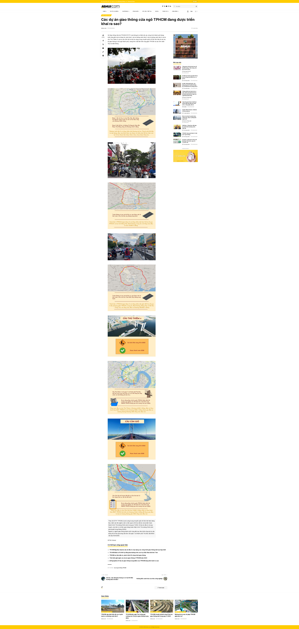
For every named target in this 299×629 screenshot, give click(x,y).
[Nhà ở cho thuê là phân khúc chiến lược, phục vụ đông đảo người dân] (177, 117)
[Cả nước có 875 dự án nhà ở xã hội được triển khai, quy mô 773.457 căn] (177, 141)
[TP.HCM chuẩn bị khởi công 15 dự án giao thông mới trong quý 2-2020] (161, 606)
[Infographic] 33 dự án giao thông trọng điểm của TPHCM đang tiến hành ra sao (134, 561)
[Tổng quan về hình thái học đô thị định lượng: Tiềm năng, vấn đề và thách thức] (177, 68)
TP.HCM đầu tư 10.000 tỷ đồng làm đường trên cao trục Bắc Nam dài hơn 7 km (134, 552)
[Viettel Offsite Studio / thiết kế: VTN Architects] (177, 111)
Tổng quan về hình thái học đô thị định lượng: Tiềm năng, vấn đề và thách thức (189, 68)
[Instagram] (168, 6)
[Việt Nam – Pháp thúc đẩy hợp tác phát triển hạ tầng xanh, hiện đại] (177, 127)
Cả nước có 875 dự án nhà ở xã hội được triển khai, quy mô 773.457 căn (189, 141)
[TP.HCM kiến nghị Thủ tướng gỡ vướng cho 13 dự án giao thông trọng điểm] (137, 606)
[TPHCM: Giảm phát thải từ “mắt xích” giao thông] (177, 135)
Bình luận (161, 587)
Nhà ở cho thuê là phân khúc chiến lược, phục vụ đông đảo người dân (189, 118)
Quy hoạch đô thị (187, 71)
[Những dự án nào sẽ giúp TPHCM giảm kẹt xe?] (186, 606)
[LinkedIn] (170, 6)
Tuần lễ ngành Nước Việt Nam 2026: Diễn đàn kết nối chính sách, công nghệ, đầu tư (189, 103)
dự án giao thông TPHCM (120, 567)
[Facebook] (162, 6)
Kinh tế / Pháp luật (187, 97)
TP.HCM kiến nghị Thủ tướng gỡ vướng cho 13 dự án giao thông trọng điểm (137, 616)
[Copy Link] (103, 52)
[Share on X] (103, 44)
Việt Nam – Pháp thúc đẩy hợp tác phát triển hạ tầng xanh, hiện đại (189, 127)
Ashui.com (103, 28)
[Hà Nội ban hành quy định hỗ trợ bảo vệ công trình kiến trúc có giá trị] (177, 77)
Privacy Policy (121, 1)
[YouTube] (166, 6)
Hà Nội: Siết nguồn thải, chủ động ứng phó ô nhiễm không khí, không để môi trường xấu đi (189, 85)
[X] (164, 6)
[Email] (103, 48)
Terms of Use (131, 1)
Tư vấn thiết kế (186, 113)
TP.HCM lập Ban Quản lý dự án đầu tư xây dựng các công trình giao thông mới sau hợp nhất (138, 550)
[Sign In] (188, 11)
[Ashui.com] (110, 6)
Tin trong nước (186, 80)
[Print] (103, 55)
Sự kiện (184, 106)
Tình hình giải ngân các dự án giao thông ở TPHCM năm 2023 (128, 558)
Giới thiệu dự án (106, 15)
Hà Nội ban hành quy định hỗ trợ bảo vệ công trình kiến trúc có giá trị (190, 77)
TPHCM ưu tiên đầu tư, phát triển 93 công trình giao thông (128, 555)
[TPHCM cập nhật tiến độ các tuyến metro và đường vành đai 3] (112, 606)
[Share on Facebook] (103, 40)
